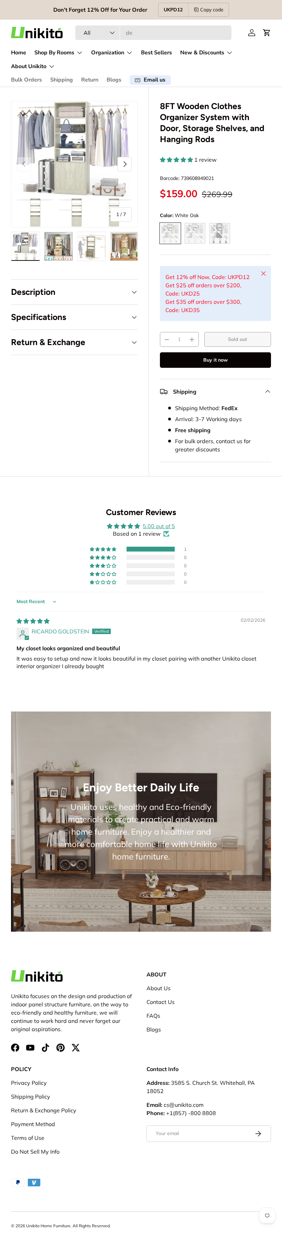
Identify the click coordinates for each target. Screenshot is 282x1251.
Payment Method (33, 1124)
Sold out (237, 339)
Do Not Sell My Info (35, 1151)
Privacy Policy (29, 1082)
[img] (33, 621)
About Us (159, 988)
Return (89, 80)
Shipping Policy (30, 1096)
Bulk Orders (26, 80)
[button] (266, 32)
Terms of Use (27, 1137)
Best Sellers (156, 52)
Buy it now (215, 360)
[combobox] (153, 32)
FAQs (153, 1015)
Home (18, 52)
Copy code (212, 10)
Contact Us (161, 1001)
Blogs (114, 80)
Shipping (61, 80)
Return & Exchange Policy (43, 1110)
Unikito (33, 1225)
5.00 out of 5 (159, 526)
